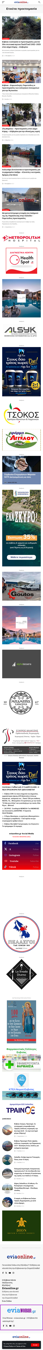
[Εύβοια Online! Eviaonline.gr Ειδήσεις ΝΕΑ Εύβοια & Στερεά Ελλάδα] (21, 2)
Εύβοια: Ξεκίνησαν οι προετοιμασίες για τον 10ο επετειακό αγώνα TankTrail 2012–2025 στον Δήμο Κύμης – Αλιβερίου (21, 44)
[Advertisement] (21, 894)
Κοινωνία (6, 38)
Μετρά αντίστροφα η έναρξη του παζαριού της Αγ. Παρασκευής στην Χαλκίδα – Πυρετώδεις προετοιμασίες (20, 215)
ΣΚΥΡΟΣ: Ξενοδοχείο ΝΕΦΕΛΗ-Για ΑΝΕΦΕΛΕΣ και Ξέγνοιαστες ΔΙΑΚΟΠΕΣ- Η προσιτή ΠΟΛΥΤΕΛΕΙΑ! (20, 811)
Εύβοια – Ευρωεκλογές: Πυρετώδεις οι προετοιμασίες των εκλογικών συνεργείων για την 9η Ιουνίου (20, 88)
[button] (35, 1345)
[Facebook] (21, 843)
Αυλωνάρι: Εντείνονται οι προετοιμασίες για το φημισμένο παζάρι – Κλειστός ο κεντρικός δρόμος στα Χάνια (21, 172)
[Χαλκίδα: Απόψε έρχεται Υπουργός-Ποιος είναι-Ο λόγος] (7, 1160)
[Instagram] (21, 855)
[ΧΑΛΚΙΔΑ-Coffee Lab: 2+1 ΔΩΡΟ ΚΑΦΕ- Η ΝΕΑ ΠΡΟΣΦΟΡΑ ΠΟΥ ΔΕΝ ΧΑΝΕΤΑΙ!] (21, 773)
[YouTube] (9, 1273)
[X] (21, 849)
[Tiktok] (21, 867)
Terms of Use (20, 1346)
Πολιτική (5, 82)
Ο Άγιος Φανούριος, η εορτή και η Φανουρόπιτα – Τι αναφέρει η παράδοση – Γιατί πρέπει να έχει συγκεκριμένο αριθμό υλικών (21, 818)
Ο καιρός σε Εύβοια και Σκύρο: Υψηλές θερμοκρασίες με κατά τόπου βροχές (25, 1201)
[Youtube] (21, 861)
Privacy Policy (8, 1346)
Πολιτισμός (6, 166)
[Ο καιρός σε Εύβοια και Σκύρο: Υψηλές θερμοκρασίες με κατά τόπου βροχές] (7, 1202)
